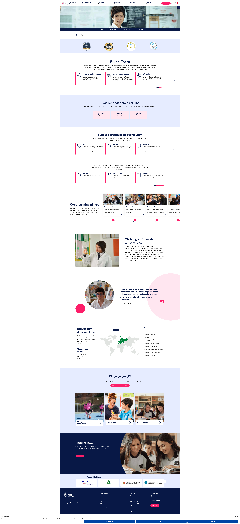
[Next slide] (174, 80)
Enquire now (166, 3)
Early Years (100, 29)
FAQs (131, 499)
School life (102, 499)
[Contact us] (171, 3)
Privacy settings (133, 511)
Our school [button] (117, 2)
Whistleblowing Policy (135, 501)
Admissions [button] (101, 2)
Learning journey (83, 34)
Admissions (102, 501)
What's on (102, 503)
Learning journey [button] (86, 2)
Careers (132, 497)
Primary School (112, 29)
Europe (116, 330)
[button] (174, 3)
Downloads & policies (135, 503)
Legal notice (133, 509)
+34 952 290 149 (153, 498)
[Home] (69, 3)
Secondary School (126, 29)
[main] (120, 265)
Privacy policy (133, 505)
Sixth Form (140, 29)
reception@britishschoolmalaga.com (158, 500)
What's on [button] (148, 2)
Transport (132, 495)
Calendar (102, 505)
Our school (102, 495)
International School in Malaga (107, 507)
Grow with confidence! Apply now (120, 385)
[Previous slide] (65, 80)
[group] (86, 483)
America (124, 330)
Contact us (153, 502)
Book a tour (80, 456)
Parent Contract (133, 507)
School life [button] (133, 2)
